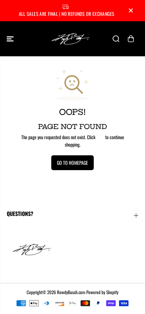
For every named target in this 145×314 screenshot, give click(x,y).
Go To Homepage (72, 162)
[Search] (116, 38)
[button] (11, 38)
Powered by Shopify (102, 292)
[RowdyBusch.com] (71, 38)
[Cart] (130, 38)
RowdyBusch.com (71, 292)
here (100, 136)
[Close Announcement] (130, 10)
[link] (72, 249)
